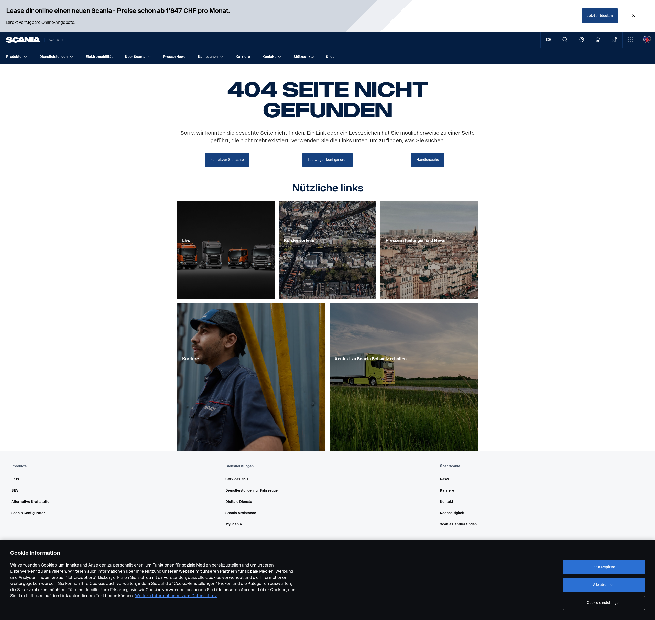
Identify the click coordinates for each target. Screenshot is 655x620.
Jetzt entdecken (600, 16)
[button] (631, 40)
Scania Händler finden (458, 524)
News (444, 479)
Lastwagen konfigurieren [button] (327, 160)
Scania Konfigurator (28, 513)
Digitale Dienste (238, 501)
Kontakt (446, 501)
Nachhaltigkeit (452, 513)
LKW (15, 479)
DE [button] (549, 40)
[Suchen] (565, 40)
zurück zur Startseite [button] (227, 160)
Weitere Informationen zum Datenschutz (176, 595)
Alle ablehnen (603, 585)
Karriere (447, 490)
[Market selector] (598, 40)
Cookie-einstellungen (603, 603)
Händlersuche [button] (428, 160)
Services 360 (236, 479)
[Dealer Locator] (581, 40)
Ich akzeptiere (604, 567)
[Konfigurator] (614, 40)
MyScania (233, 524)
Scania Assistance (240, 513)
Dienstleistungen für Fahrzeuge (251, 490)
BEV (14, 490)
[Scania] (23, 40)
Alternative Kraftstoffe (30, 501)
